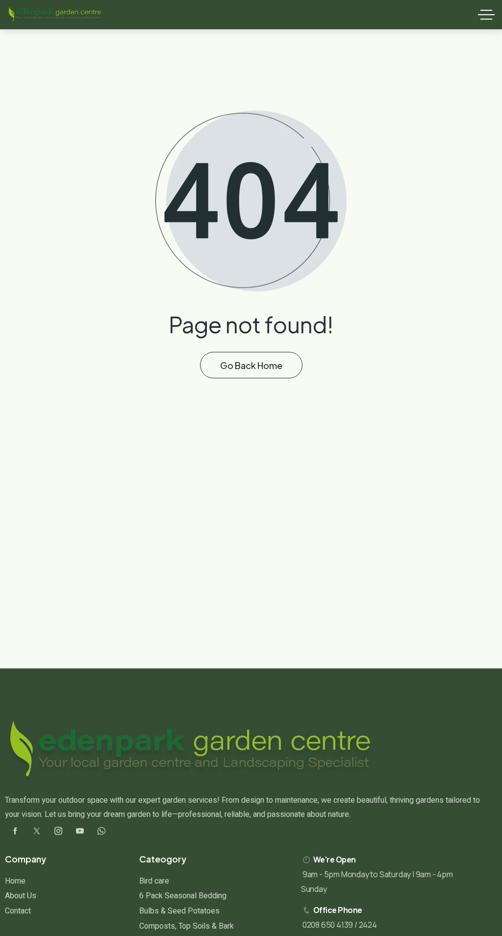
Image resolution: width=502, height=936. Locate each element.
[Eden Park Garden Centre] (54, 14)
